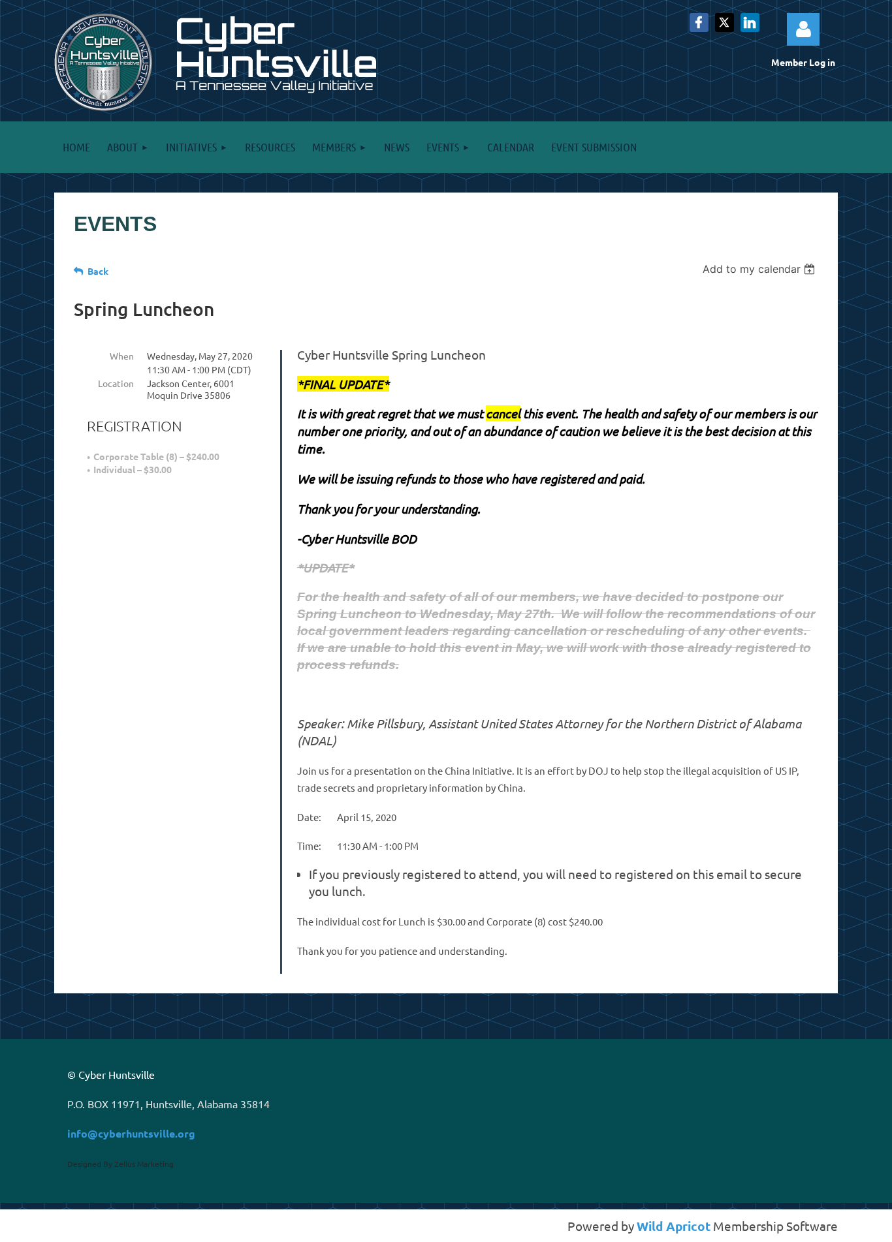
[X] (724, 22)
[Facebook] (699, 22)
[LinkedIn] (750, 22)
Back (98, 271)
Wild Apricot (673, 1226)
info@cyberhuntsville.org (131, 1133)
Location (116, 383)
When (122, 356)
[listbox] (760, 269)
